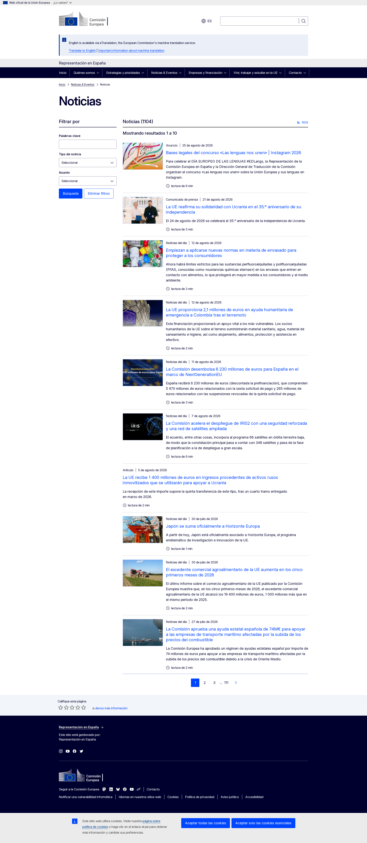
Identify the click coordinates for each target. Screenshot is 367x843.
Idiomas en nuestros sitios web (140, 797)
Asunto (64, 172)
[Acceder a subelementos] (99, 72)
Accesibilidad (254, 797)
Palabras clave (69, 136)
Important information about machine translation (131, 50)
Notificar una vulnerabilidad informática (85, 797)
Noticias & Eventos (164, 73)
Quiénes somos (84, 73)
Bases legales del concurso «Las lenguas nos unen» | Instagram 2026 (233, 152)
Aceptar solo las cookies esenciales (263, 823)
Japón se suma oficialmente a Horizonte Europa (213, 526)
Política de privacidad (199, 797)
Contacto (295, 73)
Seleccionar (69, 162)
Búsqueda (71, 193)
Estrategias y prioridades (123, 73)
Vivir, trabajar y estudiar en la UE (256, 73)
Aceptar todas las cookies (205, 823)
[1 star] (60, 707)
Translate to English (82, 50)
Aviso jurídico (230, 797)
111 (226, 683)
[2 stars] (63, 707)
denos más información (111, 708)
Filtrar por (69, 121)
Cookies (173, 797)
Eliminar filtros (99, 193)
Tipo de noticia (70, 154)
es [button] (209, 21)
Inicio (63, 73)
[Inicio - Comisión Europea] (90, 19)
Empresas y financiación (205, 73)
